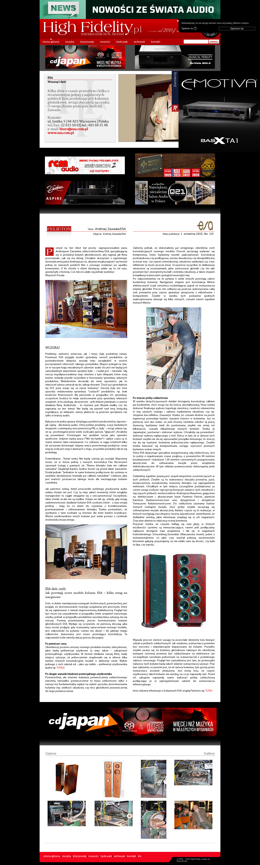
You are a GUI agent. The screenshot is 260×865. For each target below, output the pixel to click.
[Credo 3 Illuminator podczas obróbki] (173, 388)
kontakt (155, 42)
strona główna (50, 42)
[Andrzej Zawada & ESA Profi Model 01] (86, 337)
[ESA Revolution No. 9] (174, 630)
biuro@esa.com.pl (74, 129)
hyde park (122, 42)
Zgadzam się (189, 28)
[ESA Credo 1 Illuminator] (67, 779)
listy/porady (87, 42)
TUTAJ (60, 667)
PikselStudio (182, 861)
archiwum (139, 42)
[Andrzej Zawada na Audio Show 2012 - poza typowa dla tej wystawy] (86, 578)
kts (139, 856)
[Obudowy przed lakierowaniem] (114, 779)
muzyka (69, 42)
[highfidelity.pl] (153, 779)
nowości (105, 42)
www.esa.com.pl (61, 132)
